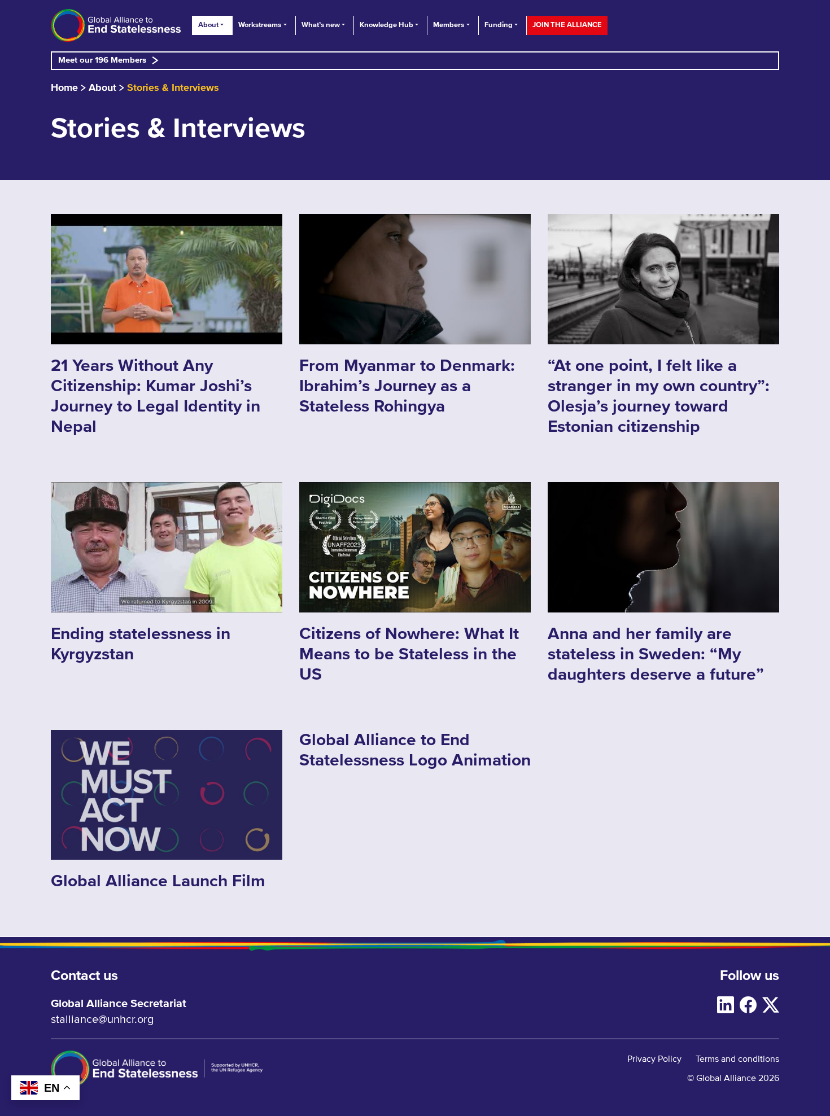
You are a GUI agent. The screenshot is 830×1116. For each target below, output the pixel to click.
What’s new (321, 25)
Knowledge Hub (386, 25)
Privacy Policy (654, 1059)
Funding (498, 25)
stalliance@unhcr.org (102, 1019)
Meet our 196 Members (102, 60)
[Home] (116, 26)
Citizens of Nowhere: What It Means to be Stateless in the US (409, 654)
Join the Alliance (567, 25)
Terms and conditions (737, 1059)
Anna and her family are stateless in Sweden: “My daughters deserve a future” (656, 654)
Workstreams (259, 25)
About (208, 25)
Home (64, 88)
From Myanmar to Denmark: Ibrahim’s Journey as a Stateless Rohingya (407, 386)
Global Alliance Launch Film (158, 881)
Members (448, 25)
